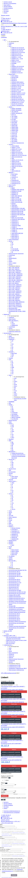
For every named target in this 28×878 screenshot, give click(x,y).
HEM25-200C (14, 127)
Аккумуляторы (7, 333)
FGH (12, 409)
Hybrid (13, 323)
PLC (12, 490)
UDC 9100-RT (14, 111)
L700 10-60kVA (15, 146)
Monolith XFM (14, 77)
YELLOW (11, 515)
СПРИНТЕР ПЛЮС (16, 225)
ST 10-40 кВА (14, 249)
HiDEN (10, 107)
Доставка (6, 11)
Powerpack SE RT (15, 181)
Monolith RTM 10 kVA (16, 97)
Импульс (11, 186)
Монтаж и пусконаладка (10, 3)
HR (12, 364)
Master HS (14, 138)
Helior (10, 259)
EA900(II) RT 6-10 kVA (16, 68)
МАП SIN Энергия (13, 320)
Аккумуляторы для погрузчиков (17, 593)
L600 (12, 169)
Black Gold (14, 353)
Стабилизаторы (8, 645)
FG (12, 406)
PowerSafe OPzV (15, 532)
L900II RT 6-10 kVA (16, 163)
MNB (10, 440)
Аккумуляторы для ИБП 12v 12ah (17, 592)
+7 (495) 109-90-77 (6, 815)
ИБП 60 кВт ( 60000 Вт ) (15, 303)
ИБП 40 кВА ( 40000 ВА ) (15, 295)
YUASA (10, 557)
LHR (12, 429)
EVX (12, 370)
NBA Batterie (12, 451)
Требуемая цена (4, 850)
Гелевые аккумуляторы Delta (16, 599)
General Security (13, 420)
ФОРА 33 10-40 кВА (16, 200)
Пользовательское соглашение (12, 812)
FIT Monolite (14, 412)
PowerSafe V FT (15, 531)
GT (12, 506)
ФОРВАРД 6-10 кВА (16, 191)
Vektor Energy (12, 481)
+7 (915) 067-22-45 (7, 818)
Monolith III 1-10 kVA (16, 96)
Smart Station (14, 75)
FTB (12, 467)
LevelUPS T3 (14, 177)
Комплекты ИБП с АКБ (9, 635)
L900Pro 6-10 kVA (15, 150)
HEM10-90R (14, 125)
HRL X (15, 386)
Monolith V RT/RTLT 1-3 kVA (18, 93)
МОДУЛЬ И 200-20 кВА (17, 211)
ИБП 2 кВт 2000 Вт (14, 283)
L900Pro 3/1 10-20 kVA (17, 153)
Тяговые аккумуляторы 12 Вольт (17, 610)
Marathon (11, 439)
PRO (12, 322)
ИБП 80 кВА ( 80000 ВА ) (15, 305)
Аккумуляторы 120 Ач (14, 618)
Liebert (7, 780)
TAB (10, 548)
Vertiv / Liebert (12, 263)
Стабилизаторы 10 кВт (15, 665)
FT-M (15, 390)
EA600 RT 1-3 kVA (16, 61)
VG (12, 504)
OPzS (12, 431)
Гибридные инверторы (14, 331)
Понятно (14, 875)
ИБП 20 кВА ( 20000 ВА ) (15, 284)
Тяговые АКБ (12, 606)
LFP (12, 341)
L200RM (13, 167)
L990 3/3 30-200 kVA (16, 156)
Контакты (6, 9)
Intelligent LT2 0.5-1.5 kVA (17, 83)
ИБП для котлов (10, 643)
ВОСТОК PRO (12, 560)
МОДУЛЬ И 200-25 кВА (17, 213)
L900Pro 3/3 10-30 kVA (17, 160)
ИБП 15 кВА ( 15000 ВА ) (15, 277)
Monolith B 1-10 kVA (16, 86)
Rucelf (10, 546)
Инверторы (6, 314)
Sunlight (11, 543)
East (10, 46)
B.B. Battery (12, 337)
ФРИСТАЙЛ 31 (15, 236)
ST (12, 245)
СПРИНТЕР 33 (15, 224)
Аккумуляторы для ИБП (15, 590)
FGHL (12, 411)
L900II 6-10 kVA (15, 161)
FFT (12, 507)
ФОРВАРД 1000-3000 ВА (17, 189)
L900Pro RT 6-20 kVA (16, 152)
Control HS (14, 133)
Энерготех (11, 656)
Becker (10, 518)
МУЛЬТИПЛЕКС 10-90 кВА (18, 208)
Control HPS (14, 132)
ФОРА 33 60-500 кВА (16, 202)
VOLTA (10, 512)
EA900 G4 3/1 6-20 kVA (17, 50)
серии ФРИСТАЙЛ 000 (17, 233)
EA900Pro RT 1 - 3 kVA (17, 58)
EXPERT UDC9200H (16, 110)
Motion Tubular (15, 551)
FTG (12, 434)
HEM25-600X (14, 128)
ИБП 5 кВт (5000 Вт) (14, 298)
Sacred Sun (11, 459)
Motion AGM (14, 553)
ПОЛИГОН (11, 654)
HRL (12, 365)
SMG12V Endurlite (15, 417)
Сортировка (4, 685)
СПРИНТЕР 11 (14, 220)
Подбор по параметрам (7, 683)
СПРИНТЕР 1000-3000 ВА (18, 219)
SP (12, 461)
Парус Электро (13, 517)
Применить (4, 795)
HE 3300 (13, 119)
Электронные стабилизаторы (16, 670)
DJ (12, 428)
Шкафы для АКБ (8, 631)
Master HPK (14, 136)
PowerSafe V (14, 529)
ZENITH (11, 559)
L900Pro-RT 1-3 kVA (16, 149)
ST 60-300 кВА (15, 250)
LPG (12, 436)
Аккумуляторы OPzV (14, 585)
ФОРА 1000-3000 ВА (16, 195)
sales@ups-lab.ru (5, 816)
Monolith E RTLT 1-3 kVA (17, 89)
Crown (10, 520)
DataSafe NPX (14, 539)
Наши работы (7, 5)
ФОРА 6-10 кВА (15, 197)
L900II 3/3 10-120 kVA (16, 166)
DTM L (15, 381)
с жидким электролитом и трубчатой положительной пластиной (18, 456)
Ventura (11, 493)
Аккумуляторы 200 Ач (14, 579)
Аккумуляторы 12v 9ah (15, 573)
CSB (10, 359)
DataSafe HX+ (14, 535)
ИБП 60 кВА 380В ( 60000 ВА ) (17, 302)
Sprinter (11, 473)
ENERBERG (11, 401)
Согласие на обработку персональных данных (13, 829)
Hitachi (10, 261)
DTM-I (15, 394)
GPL (12, 362)
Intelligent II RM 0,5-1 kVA (17, 85)
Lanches (11, 144)
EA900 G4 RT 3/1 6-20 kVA (18, 52)
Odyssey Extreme (15, 528)
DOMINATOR (14, 325)
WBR (10, 514)
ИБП (5, 40)
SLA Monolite (14, 418)
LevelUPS (13, 175)
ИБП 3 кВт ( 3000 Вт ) (14, 289)
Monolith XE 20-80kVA (17, 103)
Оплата (5, 12)
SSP (12, 464)
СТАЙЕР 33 (14, 231)
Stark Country (12, 185)
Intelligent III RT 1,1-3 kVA (17, 102)
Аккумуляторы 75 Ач (14, 617)
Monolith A (14, 79)
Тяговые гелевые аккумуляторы (17, 612)
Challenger (11, 43)
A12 (12, 348)
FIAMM (10, 404)
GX (14, 389)
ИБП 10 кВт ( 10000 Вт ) (15, 272)
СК (12, 562)
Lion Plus (13, 178)
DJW (12, 426)
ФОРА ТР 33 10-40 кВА (17, 217)
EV (12, 345)
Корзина (3, 34)
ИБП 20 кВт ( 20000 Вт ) (15, 286)
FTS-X (15, 395)
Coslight (11, 358)
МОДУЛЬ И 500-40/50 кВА (18, 214)
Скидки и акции (8, 1)
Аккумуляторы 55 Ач (14, 615)
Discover (11, 525)
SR (12, 247)
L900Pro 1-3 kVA (15, 147)
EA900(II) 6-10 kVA (16, 71)
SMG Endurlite (14, 415)
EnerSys (11, 526)
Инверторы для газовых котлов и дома (16, 640)
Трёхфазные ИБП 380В (15, 309)
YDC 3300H (14, 118)
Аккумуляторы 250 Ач (14, 620)
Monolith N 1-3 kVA (16, 91)
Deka (10, 523)
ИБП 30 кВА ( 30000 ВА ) (15, 291)
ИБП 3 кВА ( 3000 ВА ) (14, 287)
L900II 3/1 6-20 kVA (16, 164)
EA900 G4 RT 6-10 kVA (17, 55)
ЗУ (4, 632)
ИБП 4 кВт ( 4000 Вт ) (14, 294)
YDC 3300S (14, 116)
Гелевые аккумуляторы (17, 453)
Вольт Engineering (13, 652)
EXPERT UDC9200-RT (16, 113)
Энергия (11, 567)
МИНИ (13, 188)
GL (12, 486)
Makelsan (11, 172)
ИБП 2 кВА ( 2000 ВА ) (14, 281)
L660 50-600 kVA (15, 171)
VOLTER (11, 662)
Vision (10, 510)
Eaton (10, 256)
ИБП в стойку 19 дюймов (15, 306)
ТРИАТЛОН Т (14, 206)
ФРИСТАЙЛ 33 (15, 238)
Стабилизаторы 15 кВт (15, 666)
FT (12, 433)
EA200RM (13, 63)
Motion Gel (14, 554)
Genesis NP (14, 537)
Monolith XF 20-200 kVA (17, 99)
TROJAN (11, 479)
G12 (12, 347)
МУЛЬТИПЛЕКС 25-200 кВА (18, 210)
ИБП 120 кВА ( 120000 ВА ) (16, 275)
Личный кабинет (8, 6)
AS (12, 350)
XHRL (12, 367)
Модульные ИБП (13, 308)
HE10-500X (14, 122)
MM (12, 442)
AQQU (10, 336)
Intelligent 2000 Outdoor (17, 82)
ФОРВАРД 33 (14, 192)
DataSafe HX (14, 534)
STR (12, 244)
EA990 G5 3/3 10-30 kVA (17, 47)
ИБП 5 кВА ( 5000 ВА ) (14, 297)
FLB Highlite (14, 414)
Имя (1, 826)
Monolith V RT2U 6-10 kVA (18, 94)
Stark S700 (14, 478)
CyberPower (12, 255)
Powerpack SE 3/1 (15, 183)
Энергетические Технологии (16, 253)
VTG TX (13, 509)
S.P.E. (7, 634)
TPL (12, 369)
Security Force (12, 468)
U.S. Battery (12, 556)
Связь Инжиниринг (14, 239)
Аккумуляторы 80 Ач (14, 584)
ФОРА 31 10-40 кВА (16, 199)
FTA (12, 465)
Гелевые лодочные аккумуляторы (17, 626)
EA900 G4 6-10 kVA (16, 54)
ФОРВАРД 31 (14, 194)
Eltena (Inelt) (12, 74)
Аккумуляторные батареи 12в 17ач (18, 570)
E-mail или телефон (5, 849)
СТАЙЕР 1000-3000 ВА (17, 228)
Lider (10, 649)
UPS (12, 372)
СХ (12, 563)
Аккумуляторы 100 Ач (14, 571)
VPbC (12, 482)
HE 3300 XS (14, 121)
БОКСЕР (13, 203)
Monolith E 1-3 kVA (16, 88)
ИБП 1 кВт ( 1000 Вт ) (14, 269)
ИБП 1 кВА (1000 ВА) (14, 267)
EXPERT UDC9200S (16, 108)
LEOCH (10, 423)
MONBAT (11, 542)
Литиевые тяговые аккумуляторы (17, 601)
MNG (12, 443)
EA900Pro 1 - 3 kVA (16, 57)
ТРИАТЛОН (14, 205)
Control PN (14, 135)
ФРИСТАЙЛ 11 (14, 234)
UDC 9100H (14, 141)
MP (12, 448)
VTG (12, 503)
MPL (12, 450)
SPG (12, 462)
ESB (10, 403)
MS (12, 447)
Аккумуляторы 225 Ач (14, 581)
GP (12, 361)
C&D (10, 521)
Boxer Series (14, 174)
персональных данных (7, 835)
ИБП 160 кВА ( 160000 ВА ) (16, 280)
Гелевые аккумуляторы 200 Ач (17, 598)
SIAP (10, 470)
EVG (12, 344)
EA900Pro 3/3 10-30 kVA (17, 66)
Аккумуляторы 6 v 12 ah (15, 582)
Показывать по (5, 773)
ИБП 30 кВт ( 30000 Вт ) (15, 292)
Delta (10, 44)
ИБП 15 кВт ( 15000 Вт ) (15, 278)
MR (12, 445)
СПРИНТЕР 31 (15, 222)
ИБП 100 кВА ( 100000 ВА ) (16, 273)
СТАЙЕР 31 (14, 230)
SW (12, 242)
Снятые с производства (17, 105)
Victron (10, 264)
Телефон (2, 827)
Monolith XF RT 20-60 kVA (18, 100)
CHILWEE (11, 351)
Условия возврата (8, 8)
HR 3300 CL (14, 124)
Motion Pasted (15, 549)
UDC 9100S (14, 139)
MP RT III (13, 114)
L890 (12, 158)
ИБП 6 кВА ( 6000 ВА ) (14, 300)
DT (14, 379)
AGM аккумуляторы (14, 588)
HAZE (10, 422)
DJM (12, 425)
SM (12, 252)
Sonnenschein (12, 471)
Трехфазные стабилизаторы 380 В (18, 668)
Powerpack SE (15, 180)
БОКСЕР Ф (14, 216)
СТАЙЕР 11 (14, 227)
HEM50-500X (14, 130)
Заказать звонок (5, 15)
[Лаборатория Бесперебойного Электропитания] (14, 23)
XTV (12, 373)
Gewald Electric (13, 258)
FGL (12, 408)
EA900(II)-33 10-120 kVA (17, 69)
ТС (12, 565)
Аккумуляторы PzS (14, 587)
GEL (15, 387)
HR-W (15, 384)
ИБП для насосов (10, 641)
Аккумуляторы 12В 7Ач (15, 574)
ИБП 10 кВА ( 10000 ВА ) (15, 270)
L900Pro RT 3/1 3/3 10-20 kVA (19, 155)
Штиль (10, 241)
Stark (10, 475)
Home (12, 64)
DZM (12, 355)
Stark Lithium (14, 476)
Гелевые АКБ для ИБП (14, 595)
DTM (15, 378)
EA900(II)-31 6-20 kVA (17, 72)
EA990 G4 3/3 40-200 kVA (18, 49)
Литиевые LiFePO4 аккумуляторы (17, 621)
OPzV (12, 437)
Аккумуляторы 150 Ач (14, 613)
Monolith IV (14, 80)
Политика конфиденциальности (12, 811)
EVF (12, 356)
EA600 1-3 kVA (15, 60)
